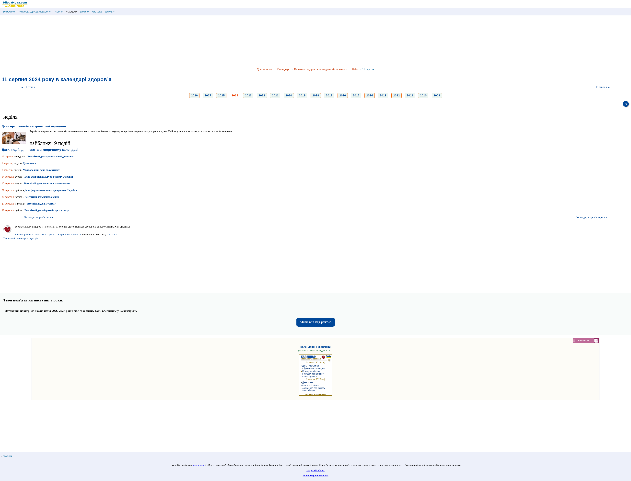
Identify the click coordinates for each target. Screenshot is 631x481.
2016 (342, 95)
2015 (356, 95)
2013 (383, 95)
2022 (261, 95)
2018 (315, 95)
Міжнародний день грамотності (41, 170)
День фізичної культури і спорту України (48, 176)
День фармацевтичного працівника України (50, 190)
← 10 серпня (28, 87)
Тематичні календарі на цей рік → (22, 238)
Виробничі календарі (70, 234)
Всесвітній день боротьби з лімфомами (47, 183)
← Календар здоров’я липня (37, 217)
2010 (423, 95)
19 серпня (7, 156)
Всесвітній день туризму (41, 203)
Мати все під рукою (315, 322)
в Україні (112, 234)
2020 (288, 95)
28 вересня (8, 210)
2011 (410, 95)
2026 (194, 95)
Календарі (283, 69)
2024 (355, 69)
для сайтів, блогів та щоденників (315, 350)
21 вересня (8, 190)
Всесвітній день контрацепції (41, 196)
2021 (275, 95)
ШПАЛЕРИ (110, 12)
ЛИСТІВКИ (97, 12)
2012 (396, 95)
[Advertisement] (98, 42)
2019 (302, 95)
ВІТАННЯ (84, 12)
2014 (369, 95)
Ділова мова (264, 69)
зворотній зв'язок (315, 470)
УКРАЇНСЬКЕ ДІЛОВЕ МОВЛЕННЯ (34, 12)
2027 (208, 95)
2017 (329, 95)
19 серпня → (603, 87)
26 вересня (8, 196)
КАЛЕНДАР (71, 12)
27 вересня (8, 203)
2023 (248, 95)
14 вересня (8, 176)
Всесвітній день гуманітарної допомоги (50, 156)
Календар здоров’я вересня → (593, 217)
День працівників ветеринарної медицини (34, 126)
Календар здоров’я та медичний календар (320, 69)
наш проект (198, 465)
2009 (436, 95)
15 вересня (8, 183)
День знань (29, 163)
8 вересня (7, 170)
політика (7, 456)
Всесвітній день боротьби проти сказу (46, 210)
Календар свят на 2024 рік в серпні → (36, 234)
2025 (221, 95)
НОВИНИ (58, 12)
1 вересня (7, 163)
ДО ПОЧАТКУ (9, 12)
